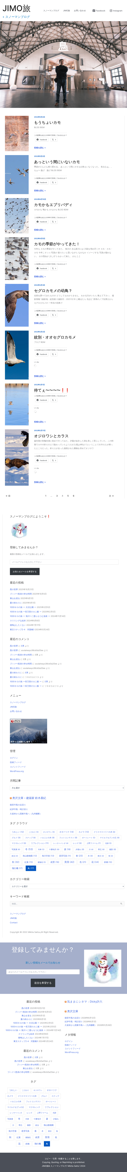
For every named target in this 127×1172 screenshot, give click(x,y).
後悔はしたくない (18, 625)
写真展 (16, 849)
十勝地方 (54, 849)
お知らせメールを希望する (25, 571)
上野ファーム (94, 843)
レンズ (77, 843)
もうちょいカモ (47, 122)
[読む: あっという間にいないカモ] (17, 174)
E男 (22, 646)
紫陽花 (42, 862)
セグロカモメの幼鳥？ (53, 290)
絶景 (55, 862)
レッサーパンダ (60, 843)
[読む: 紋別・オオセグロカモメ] (17, 355)
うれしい (18, 832)
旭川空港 (48, 856)
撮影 (112, 849)
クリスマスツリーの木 (104, 832)
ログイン (14, 758)
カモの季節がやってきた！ (57, 244)
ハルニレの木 (47, 837)
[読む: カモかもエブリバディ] (17, 215)
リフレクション (40, 843)
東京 (101, 856)
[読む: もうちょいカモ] (17, 133)
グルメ (16, 837)
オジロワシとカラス (51, 436)
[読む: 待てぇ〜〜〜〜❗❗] (17, 404)
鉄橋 (108, 862)
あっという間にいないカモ (57, 162)
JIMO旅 (16, 8)
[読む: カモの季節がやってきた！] (17, 258)
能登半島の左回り (18, 805)
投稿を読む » (40, 147)
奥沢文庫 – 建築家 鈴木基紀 (29, 798)
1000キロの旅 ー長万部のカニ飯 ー (26, 611)
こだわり (34, 832)
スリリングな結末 (18, 620)
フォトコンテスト (68, 837)
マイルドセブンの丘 (109, 838)
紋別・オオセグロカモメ (55, 337)
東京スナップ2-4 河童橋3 (22, 629)
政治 (15, 856)
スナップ (30, 838)
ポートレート (88, 838)
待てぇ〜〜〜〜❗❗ (52, 390)
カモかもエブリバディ (53, 204)
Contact (13, 922)
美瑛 (69, 862)
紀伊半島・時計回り (19, 809)
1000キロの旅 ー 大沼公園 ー (23, 607)
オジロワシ (49, 832)
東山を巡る (15, 598)
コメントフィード (18, 766)
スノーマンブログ (51, 10)
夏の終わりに (16, 602)
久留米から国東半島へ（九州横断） (26, 813)
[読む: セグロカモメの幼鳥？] (17, 305)
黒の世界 (14, 589)
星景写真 (65, 856)
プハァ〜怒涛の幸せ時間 (21, 594)
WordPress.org (17, 771)
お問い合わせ (80, 10)
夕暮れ (80, 849)
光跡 (108, 843)
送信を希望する (43, 982)
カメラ (84, 832)
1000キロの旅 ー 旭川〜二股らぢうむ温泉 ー (30, 616)
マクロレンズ (19, 843)
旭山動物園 (30, 856)
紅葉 (29, 862)
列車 (41, 849)
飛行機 (17, 868)
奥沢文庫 (72, 1011)
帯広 (101, 849)
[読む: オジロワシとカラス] (17, 457)
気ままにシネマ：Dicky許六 (84, 1001)
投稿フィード (16, 762)
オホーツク (66, 832)
